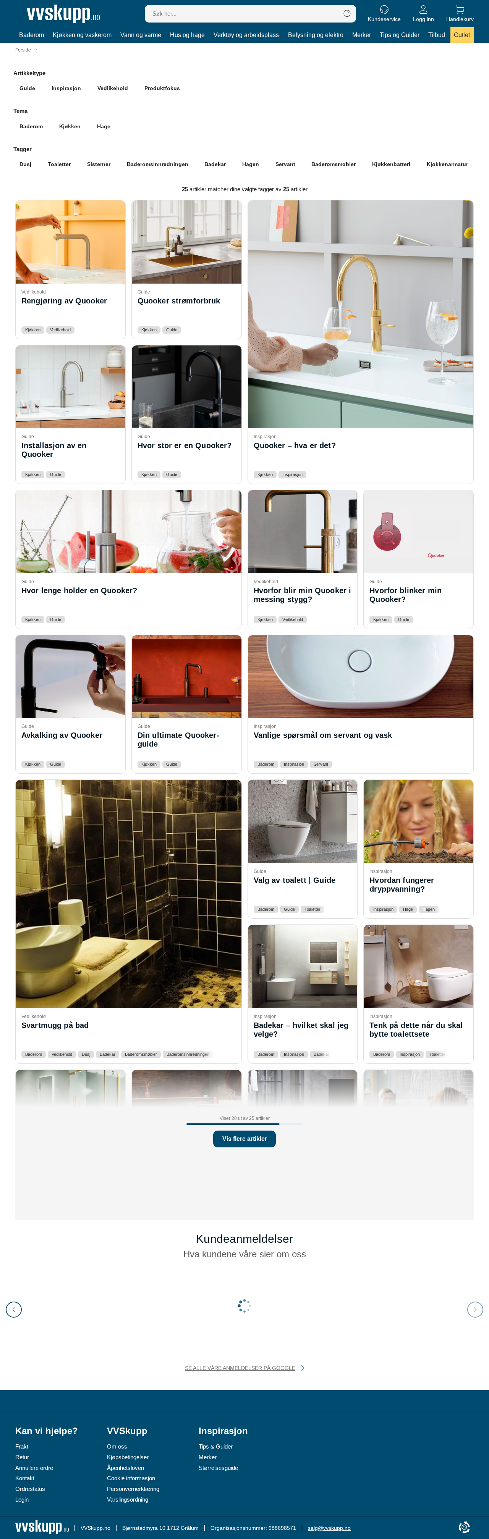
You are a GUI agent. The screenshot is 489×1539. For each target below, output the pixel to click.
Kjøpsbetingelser (128, 1457)
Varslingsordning (127, 1499)
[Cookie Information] (464, 1527)
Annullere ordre (34, 1468)
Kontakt (24, 1478)
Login (22, 1499)
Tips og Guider (399, 35)
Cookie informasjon (131, 1478)
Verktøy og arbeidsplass (246, 35)
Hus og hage (187, 35)
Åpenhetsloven (125, 1468)
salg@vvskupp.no (329, 1528)
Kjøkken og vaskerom (82, 35)
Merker (361, 35)
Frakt (21, 1446)
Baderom (31, 35)
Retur (22, 1457)
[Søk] (347, 13)
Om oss (117, 1446)
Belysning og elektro (315, 35)
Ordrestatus (30, 1489)
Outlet (462, 35)
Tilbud (436, 35)
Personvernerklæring (133, 1489)
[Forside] (63, 14)
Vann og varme (140, 35)
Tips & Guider (216, 1446)
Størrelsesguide (218, 1468)
